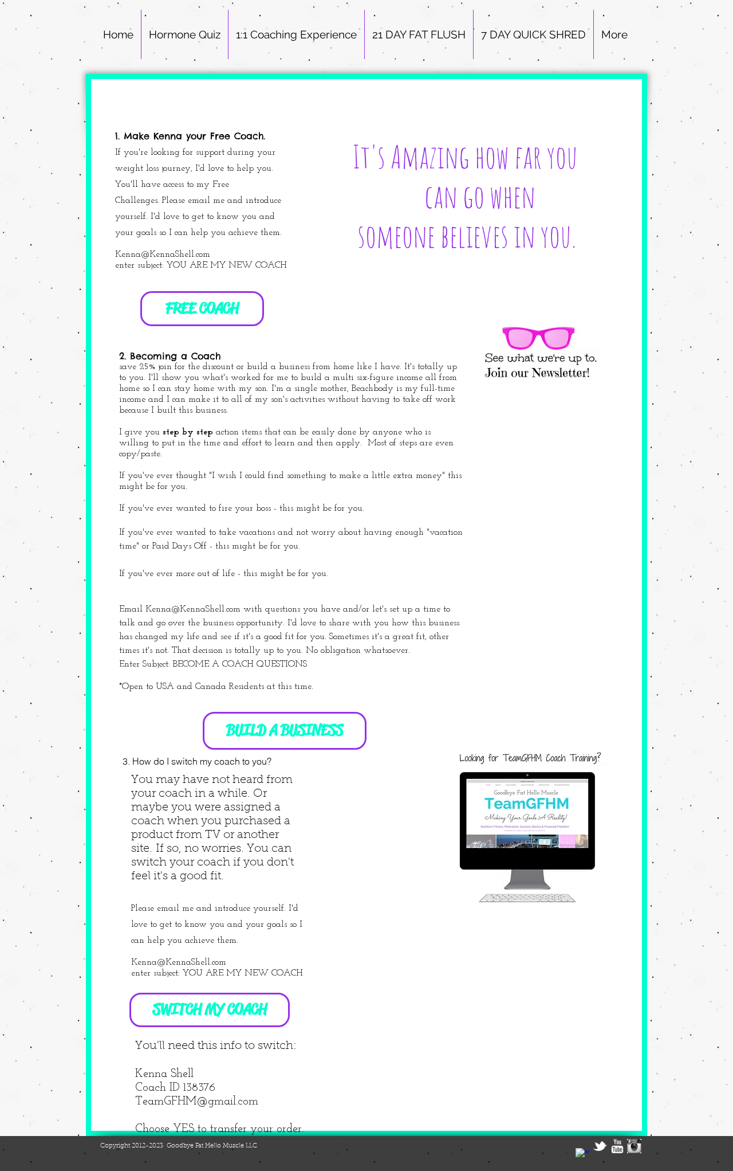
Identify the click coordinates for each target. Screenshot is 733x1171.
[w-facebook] (583, 1155)
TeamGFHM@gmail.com (196, 1101)
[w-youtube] (617, 1146)
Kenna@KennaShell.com (193, 609)
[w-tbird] (600, 1146)
